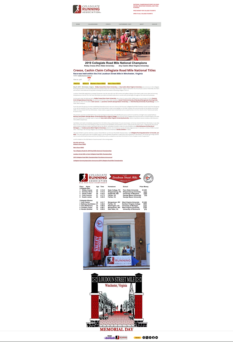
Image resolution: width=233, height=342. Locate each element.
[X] (147, 337)
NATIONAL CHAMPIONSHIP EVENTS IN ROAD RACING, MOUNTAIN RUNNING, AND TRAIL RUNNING (146, 6)
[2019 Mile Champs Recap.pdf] (89, 79)
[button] (137, 338)
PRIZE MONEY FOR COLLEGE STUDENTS (144, 10)
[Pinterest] (150, 337)
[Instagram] (143, 337)
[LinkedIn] (156, 337)
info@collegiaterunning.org (85, 75)
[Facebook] (153, 337)
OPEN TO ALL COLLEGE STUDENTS (143, 13)
